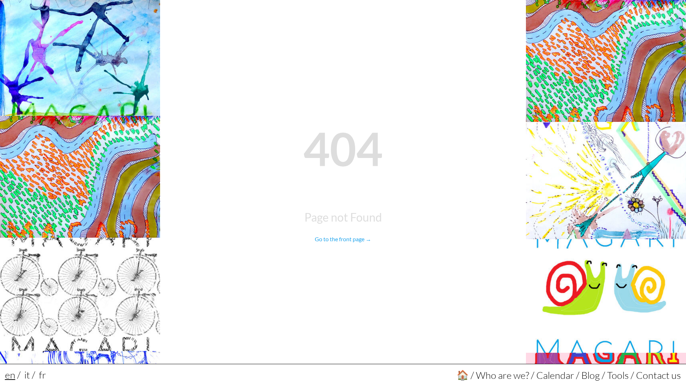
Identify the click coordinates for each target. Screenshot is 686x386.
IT (27, 375)
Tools (618, 375)
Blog (590, 375)
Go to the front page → (343, 239)
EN (10, 375)
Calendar (555, 375)
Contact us (658, 375)
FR (42, 375)
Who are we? (502, 375)
